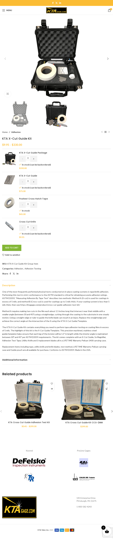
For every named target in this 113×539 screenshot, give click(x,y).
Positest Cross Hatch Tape (33, 198)
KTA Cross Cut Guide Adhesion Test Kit (29, 422)
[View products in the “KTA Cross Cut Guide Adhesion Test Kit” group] (51, 388)
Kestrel (29, 450)
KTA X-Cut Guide (28, 175)
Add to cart (11, 248)
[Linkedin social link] (60, 3)
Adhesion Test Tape (11, 340)
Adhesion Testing (33, 268)
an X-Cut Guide (86, 337)
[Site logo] (56, 10)
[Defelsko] (29, 462)
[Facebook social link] (53, 3)
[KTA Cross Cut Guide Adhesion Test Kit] (29, 399)
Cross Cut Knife (27, 221)
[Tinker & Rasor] (29, 477)
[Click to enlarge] (7, 94)
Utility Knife (27, 340)
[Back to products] (105, 132)
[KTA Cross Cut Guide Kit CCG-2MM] (84, 399)
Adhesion (16, 132)
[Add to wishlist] (51, 383)
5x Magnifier (100, 337)
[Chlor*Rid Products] (83, 477)
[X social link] (56, 3)
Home (5, 132)
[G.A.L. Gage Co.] (83, 462)
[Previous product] (102, 132)
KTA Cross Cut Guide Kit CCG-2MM (84, 422)
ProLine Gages (83, 450)
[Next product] (109, 132)
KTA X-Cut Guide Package (33, 152)
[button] (5, 59)
